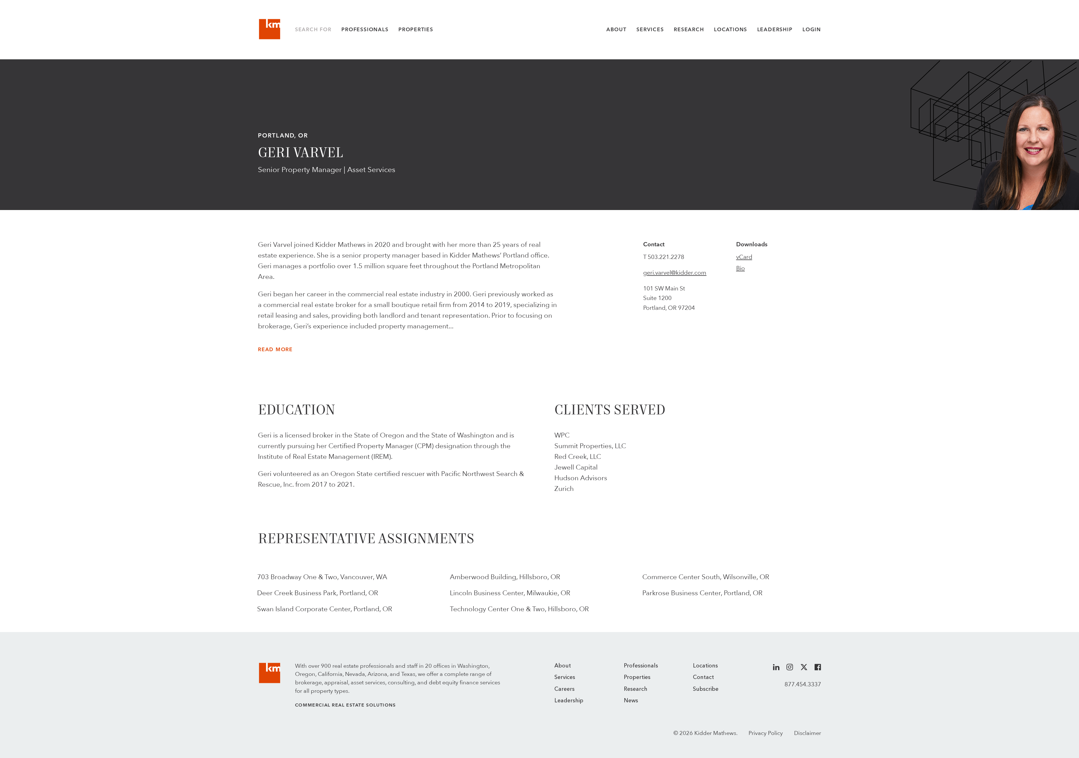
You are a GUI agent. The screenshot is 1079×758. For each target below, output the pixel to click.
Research (689, 29)
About (616, 29)
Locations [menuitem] (705, 666)
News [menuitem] (631, 701)
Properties (415, 29)
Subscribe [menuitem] (705, 689)
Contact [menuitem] (703, 677)
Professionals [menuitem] (641, 666)
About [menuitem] (562, 666)
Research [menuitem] (635, 689)
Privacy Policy (766, 733)
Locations (730, 29)
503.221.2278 (666, 256)
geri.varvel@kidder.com (674, 272)
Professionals (364, 29)
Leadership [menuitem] (568, 701)
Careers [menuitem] (564, 689)
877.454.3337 (803, 684)
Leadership (775, 29)
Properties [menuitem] (637, 677)
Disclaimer (807, 733)
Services (650, 29)
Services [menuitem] (564, 677)
